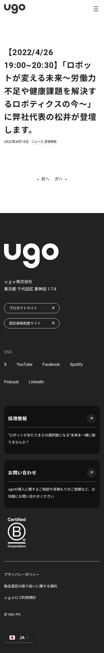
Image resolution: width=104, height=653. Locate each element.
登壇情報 (50, 141)
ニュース (37, 141)
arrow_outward (91, 418)
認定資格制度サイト (25, 323)
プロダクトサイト (23, 308)
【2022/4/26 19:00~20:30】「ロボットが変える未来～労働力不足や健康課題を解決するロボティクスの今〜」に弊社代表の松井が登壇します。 (50, 91)
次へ (59, 179)
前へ (45, 179)
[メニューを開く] (96, 9)
